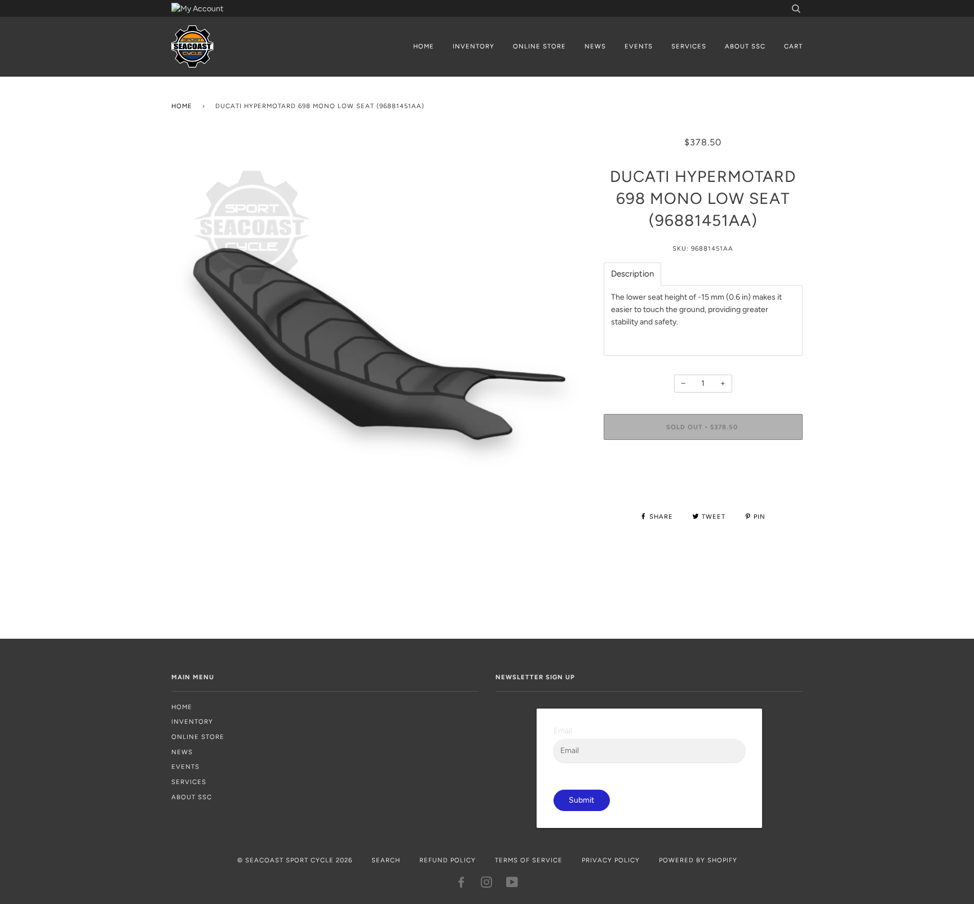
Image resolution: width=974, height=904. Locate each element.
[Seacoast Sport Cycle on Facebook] (461, 884)
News (595, 46)
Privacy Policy (611, 860)
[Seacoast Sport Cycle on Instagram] (487, 884)
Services (688, 46)
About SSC (745, 46)
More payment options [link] (703, 487)
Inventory (473, 46)
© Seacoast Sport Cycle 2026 (294, 860)
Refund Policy (447, 860)
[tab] (632, 274)
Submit (581, 800)
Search (385, 860)
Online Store (539, 46)
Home (423, 46)
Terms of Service (529, 860)
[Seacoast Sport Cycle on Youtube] (512, 884)
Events (639, 46)
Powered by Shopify (698, 860)
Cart (793, 46)
